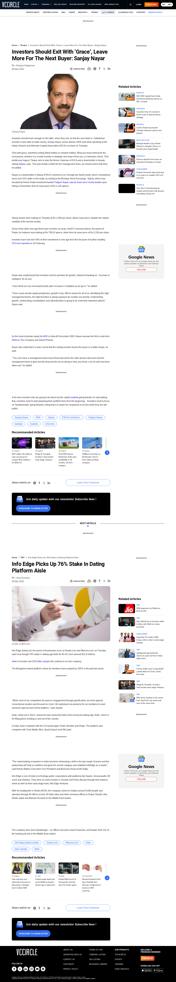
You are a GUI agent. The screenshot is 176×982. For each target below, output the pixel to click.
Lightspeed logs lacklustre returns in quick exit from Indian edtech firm (149, 656)
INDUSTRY (82, 12)
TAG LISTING (94, 959)
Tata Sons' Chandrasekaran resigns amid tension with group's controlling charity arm (150, 191)
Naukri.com (52, 842)
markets (74, 397)
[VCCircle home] (11, 4)
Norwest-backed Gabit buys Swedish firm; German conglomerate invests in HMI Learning (91, 885)
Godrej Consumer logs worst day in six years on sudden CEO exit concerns (150, 175)
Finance (140, 109)
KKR (45, 336)
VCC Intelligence (95, 4)
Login (138, 5)
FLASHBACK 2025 (125, 12)
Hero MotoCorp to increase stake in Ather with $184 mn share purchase (150, 624)
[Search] (130, 4)
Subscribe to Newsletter (33, 508)
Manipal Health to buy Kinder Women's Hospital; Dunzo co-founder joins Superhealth (148, 146)
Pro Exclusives (60, 4)
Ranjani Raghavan (25, 65)
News (26, 4)
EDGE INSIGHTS (122, 969)
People (23, 45)
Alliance (16, 340)
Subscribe (151, 5)
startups (18, 424)
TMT (22, 557)
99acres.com (72, 842)
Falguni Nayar (61, 182)
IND (163, 5)
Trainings (45, 4)
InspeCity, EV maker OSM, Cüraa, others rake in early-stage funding (150, 640)
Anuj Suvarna (23, 578)
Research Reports (77, 4)
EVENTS (118, 959)
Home (14, 45)
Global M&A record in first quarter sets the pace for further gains (67, 882)
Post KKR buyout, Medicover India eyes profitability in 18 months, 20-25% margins (67, 460)
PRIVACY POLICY (70, 969)
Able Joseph (43, 661)
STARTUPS (140, 12)
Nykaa (22, 164)
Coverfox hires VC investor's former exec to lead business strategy (148, 114)
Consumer (142, 169)
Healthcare (142, 140)
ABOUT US (68, 950)
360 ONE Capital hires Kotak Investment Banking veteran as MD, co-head (149, 99)
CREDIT (72, 12)
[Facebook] (99, 69)
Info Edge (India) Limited (26, 842)
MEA (170, 5)
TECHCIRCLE (120, 955)
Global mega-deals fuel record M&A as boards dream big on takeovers (45, 882)
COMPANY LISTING (97, 955)
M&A (63, 12)
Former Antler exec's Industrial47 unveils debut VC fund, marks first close (150, 671)
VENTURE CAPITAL (50, 12)
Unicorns (50, 424)
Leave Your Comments (88, 482)
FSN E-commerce (71, 417)
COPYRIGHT (68, 964)
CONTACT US (69, 959)
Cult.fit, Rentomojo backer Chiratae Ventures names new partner (149, 130)
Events (34, 4)
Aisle (14, 661)
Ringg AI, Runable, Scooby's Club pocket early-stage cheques (44, 457)
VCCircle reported (20, 243)
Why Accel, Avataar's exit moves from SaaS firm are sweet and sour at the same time (149, 700)
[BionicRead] (89, 69)
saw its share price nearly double (85, 182)
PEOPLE (94, 12)
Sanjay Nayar (21, 417)
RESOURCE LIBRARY (98, 964)
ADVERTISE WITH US (72, 955)
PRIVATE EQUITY (32, 12)
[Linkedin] (109, 69)
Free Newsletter (112, 4)
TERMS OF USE (96, 950)
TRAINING (119, 964)
